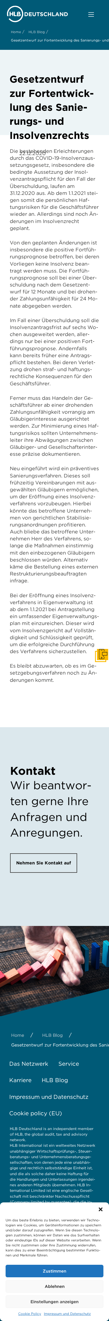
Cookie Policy (29, 1314)
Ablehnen (55, 1286)
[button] (100, 1209)
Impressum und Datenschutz (67, 1314)
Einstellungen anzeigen (54, 1301)
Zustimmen (54, 1271)
